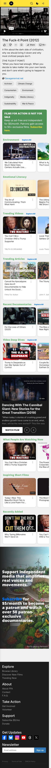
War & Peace (28, 103)
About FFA (7, 688)
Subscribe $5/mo (11, 720)
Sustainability (10, 103)
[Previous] (27, 430)
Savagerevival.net (14, 78)
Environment (27, 90)
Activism (8, 83)
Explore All (26, 140)
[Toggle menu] (5, 3)
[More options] (32, 162)
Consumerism (10, 90)
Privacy (5, 761)
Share (32, 45)
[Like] (4, 45)
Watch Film (12, 430)
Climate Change (25, 83)
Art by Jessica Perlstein (37, 646)
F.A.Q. (5, 695)
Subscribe (12, 599)
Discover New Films (12, 674)
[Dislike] (10, 45)
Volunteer (7, 709)
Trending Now (9, 678)
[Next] (33, 430)
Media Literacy (27, 97)
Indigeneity (9, 97)
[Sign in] (43, 3)
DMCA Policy (30, 761)
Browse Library (10, 671)
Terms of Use (17, 761)
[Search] (31, 3)
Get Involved (8, 706)
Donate (6, 723)
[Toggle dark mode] (37, 3)
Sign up (40, 750)
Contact (6, 692)
